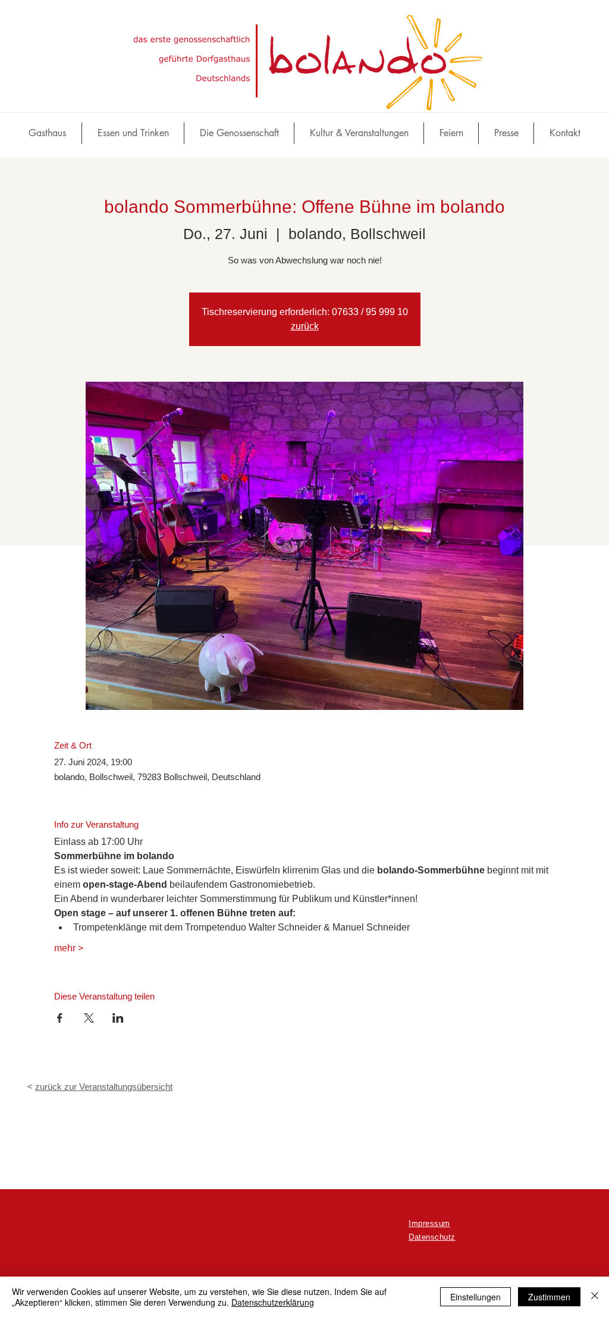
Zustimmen (549, 1297)
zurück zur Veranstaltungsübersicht (103, 1087)
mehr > (68, 948)
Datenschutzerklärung (272, 1302)
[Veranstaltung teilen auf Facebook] (59, 1018)
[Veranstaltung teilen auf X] (89, 1018)
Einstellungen (475, 1297)
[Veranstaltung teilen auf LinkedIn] (118, 1018)
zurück (305, 326)
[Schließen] (595, 1296)
